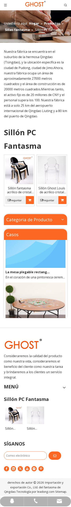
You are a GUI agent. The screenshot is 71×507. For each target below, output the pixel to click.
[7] (23, 344)
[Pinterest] (41, 468)
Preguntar (15, 200)
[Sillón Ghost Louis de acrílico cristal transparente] (52, 169)
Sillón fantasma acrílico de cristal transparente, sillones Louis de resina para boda (19, 190)
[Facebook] (6, 468)
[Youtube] (27, 468)
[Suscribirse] (55, 455)
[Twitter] (20, 468)
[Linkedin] (13, 468)
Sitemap (60, 492)
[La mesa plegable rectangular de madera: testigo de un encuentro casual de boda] (35, 265)
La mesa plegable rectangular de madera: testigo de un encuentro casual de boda (28, 270)
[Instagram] (34, 468)
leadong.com (45, 492)
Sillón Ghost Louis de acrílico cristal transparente (51, 190)
